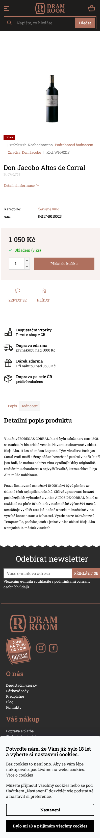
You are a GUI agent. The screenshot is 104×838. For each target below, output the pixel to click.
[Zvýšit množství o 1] (27, 261)
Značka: (24, 152)
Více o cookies (19, 774)
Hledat (85, 22)
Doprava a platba (20, 731)
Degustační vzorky (21, 685)
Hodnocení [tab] (29, 405)
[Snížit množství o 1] (27, 266)
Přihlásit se (86, 573)
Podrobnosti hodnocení (74, 144)
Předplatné (15, 696)
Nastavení (50, 809)
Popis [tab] (12, 405)
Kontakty (13, 707)
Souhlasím (50, 826)
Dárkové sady (17, 690)
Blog (9, 701)
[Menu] (6, 8)
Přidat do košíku (64, 263)
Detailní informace (19, 185)
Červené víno (48, 209)
